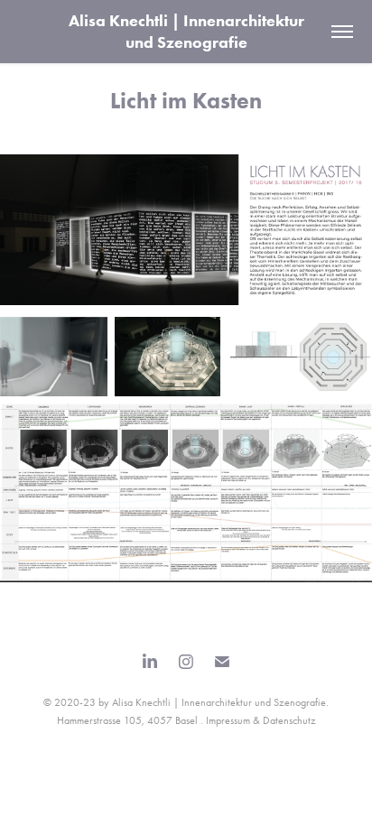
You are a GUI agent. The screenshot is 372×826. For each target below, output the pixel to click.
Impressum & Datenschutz (261, 720)
